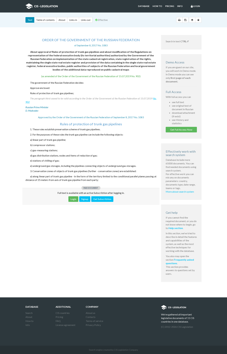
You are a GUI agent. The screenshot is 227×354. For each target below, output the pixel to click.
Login (195, 6)
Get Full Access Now (181, 129)
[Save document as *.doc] (185, 20)
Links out (85, 19)
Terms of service (94, 320)
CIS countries (63, 312)
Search (29, 312)
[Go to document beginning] (192, 20)
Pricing (169, 6)
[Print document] (179, 20)
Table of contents (45, 19)
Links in (73, 19)
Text (29, 19)
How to (157, 6)
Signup (84, 199)
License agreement (65, 324)
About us (90, 312)
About (62, 19)
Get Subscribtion (102, 199)
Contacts (90, 316)
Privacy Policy (93, 324)
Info (180, 6)
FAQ (58, 320)
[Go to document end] (198, 20)
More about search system (180, 191)
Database (143, 6)
